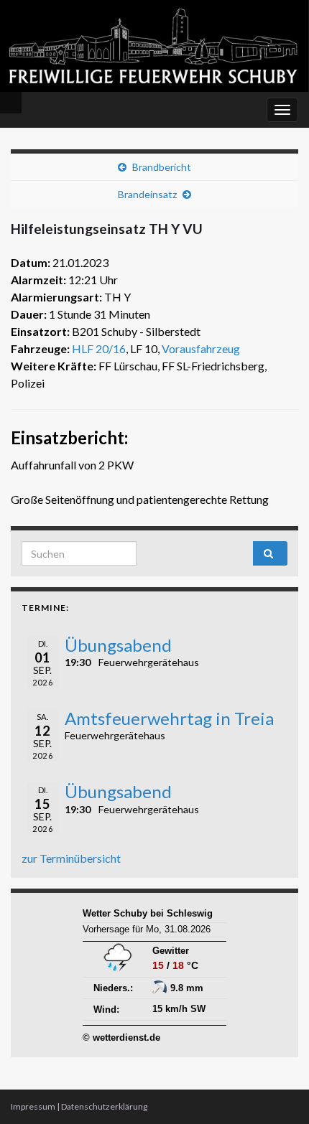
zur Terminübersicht (71, 858)
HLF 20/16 (99, 348)
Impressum (33, 1106)
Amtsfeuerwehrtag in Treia (169, 718)
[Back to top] (277, 1092)
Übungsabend (118, 644)
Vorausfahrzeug (201, 348)
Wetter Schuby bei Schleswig (148, 913)
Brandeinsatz (147, 194)
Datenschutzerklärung (104, 1106)
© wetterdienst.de (121, 1037)
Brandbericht (161, 167)
